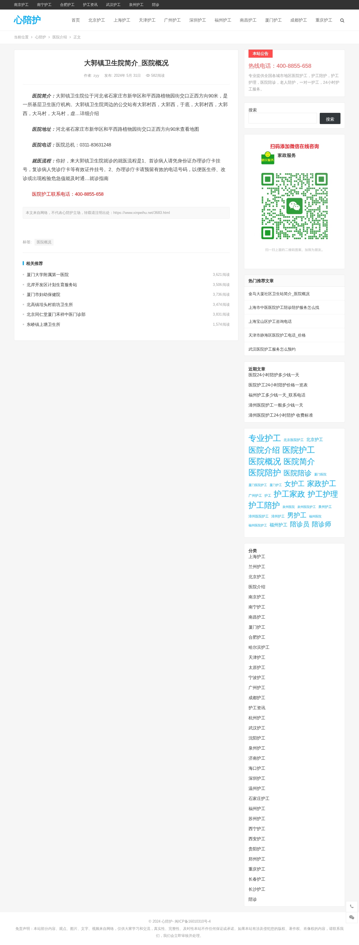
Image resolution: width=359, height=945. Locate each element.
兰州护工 (256, 566)
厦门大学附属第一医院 (48, 274)
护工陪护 (264, 505)
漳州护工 (278, 516)
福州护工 (223, 20)
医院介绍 (59, 37)
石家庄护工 (259, 798)
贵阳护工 (256, 848)
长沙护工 (256, 889)
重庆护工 (324, 20)
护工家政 (289, 494)
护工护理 (323, 494)
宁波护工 (256, 677)
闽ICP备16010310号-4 (193, 921)
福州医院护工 (257, 525)
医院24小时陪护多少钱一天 (273, 374)
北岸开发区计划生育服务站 (52, 284)
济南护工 (256, 758)
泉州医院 (288, 506)
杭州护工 (256, 717)
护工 (267, 496)
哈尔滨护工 (259, 647)
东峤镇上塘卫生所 (43, 324)
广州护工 (172, 20)
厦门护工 (273, 20)
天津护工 (147, 20)
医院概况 (44, 242)
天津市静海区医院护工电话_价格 (277, 335)
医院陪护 (264, 472)
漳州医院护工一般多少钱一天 (275, 405)
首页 (76, 20)
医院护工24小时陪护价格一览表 (278, 384)
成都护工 (298, 20)
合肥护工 (67, 5)
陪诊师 (321, 524)
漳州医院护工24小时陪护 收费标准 (280, 415)
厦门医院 (320, 474)
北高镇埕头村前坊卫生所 (50, 304)
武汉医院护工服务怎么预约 (272, 349)
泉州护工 (136, 5)
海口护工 (256, 768)
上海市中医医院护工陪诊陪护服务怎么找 (283, 307)
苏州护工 (256, 818)
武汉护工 (113, 5)
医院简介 (299, 461)
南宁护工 (44, 5)
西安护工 (256, 838)
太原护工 (256, 667)
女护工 (294, 483)
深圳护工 (197, 20)
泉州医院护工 (306, 506)
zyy (96, 75)
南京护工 (21, 5)
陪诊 (155, 5)
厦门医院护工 (257, 485)
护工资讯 (90, 5)
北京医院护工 (294, 440)
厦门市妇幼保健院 (43, 294)
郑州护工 (256, 859)
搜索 (252, 110)
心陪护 (27, 20)
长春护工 (256, 879)
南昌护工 (248, 20)
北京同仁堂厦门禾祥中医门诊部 (56, 314)
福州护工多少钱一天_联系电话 (276, 395)
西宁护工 (256, 828)
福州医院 (315, 516)
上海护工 (122, 20)
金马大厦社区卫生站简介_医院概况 (279, 293)
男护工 (297, 515)
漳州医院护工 (258, 516)
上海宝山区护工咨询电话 (270, 321)
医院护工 (298, 449)
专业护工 (264, 438)
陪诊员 (299, 524)
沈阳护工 (256, 738)
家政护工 (321, 483)
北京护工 (96, 20)
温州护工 (256, 788)
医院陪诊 (298, 473)
